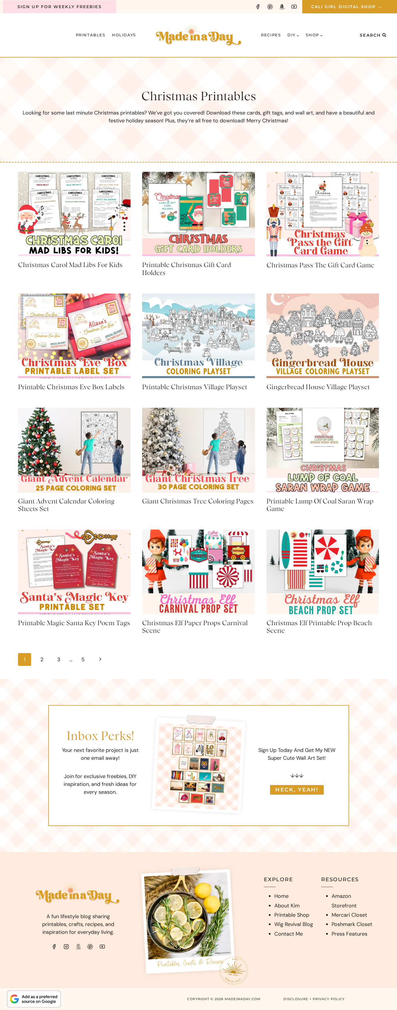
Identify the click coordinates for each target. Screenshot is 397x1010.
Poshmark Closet (352, 924)
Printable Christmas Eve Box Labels (71, 387)
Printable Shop (291, 914)
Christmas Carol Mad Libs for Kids (70, 265)
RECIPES (271, 35)
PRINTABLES (90, 35)
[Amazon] (282, 6)
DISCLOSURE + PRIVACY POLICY (314, 999)
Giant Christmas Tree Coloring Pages (198, 501)
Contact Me (288, 933)
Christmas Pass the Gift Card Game (320, 265)
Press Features (349, 933)
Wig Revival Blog (293, 924)
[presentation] (74, 214)
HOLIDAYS (124, 35)
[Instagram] (66, 946)
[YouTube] (294, 6)
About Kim (287, 905)
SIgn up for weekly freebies (59, 6)
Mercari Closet (349, 914)
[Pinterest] (270, 6)
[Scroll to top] (381, 930)
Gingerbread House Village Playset (318, 387)
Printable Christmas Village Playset (194, 387)
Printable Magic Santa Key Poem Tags (74, 623)
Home (281, 896)
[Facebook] (258, 6)
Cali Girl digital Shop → (346, 6)
